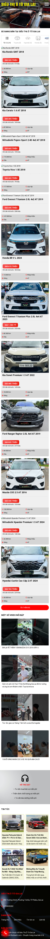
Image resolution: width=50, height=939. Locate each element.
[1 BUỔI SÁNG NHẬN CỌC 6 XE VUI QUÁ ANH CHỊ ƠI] (25, 744)
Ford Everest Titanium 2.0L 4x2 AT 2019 (22, 199)
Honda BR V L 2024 (12, 258)
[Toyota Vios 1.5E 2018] (10, 165)
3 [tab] (27, 24)
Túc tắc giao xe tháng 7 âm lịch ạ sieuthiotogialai (21, 723)
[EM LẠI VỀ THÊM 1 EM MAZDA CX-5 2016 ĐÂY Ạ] (25, 632)
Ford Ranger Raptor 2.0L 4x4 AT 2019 (21, 433)
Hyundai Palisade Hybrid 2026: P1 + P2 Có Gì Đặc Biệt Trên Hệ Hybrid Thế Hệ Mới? (12, 836)
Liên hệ (42, 920)
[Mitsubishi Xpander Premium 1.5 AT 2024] (18, 518)
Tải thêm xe (25, 608)
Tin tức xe (30, 920)
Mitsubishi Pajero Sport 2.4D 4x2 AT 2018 (23, 140)
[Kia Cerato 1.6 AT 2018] (25, 92)
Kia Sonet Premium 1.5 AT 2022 (18, 375)
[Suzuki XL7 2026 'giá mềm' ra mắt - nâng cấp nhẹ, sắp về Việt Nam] (13, 857)
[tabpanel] (25, 14)
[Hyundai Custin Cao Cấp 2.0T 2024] (25, 562)
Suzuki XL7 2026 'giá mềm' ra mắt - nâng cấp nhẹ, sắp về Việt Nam (12, 870)
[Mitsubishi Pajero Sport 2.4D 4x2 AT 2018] (18, 136)
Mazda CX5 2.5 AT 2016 (14, 492)
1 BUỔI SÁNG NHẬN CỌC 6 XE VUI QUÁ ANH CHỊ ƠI (20, 759)
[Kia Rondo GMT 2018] (10, 48)
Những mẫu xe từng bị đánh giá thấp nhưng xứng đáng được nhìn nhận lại (35, 870)
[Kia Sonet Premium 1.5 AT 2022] (25, 356)
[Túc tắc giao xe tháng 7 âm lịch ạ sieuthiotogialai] (25, 707)
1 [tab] (22, 24)
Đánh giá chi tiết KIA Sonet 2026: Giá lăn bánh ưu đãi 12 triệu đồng (36, 836)
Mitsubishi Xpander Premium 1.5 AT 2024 (23, 522)
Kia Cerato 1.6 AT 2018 (14, 110)
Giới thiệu (17, 920)
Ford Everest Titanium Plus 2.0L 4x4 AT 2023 (22, 318)
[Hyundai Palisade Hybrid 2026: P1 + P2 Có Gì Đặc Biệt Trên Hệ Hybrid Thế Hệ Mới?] (13, 823)
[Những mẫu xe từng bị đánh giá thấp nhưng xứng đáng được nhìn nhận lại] (37, 857)
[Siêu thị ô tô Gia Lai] (23, 4)
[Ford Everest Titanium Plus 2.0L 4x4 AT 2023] (25, 298)
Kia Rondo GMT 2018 (13, 52)
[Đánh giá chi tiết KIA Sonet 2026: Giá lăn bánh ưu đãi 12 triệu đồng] (37, 823)
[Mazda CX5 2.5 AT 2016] (25, 473)
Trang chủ (5, 920)
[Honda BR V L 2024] (25, 239)
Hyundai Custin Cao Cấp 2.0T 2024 (20, 580)
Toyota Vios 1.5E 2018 (13, 169)
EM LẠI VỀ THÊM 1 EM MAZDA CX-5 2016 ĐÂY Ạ (20, 648)
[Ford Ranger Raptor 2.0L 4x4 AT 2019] (25, 415)
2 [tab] (25, 24)
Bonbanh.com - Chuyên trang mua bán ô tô (27, 935)
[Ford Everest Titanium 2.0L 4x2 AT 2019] (17, 195)
